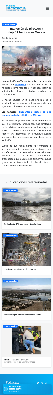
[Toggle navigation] (47, 8)
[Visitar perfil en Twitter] (42, 383)
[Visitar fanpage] (38, 383)
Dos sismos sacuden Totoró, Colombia (20, 269)
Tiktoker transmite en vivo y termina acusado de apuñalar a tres (19, 361)
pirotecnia (20, 84)
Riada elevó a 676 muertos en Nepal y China (22, 224)
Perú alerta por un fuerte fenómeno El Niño (22, 314)
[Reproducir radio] (6, 389)
